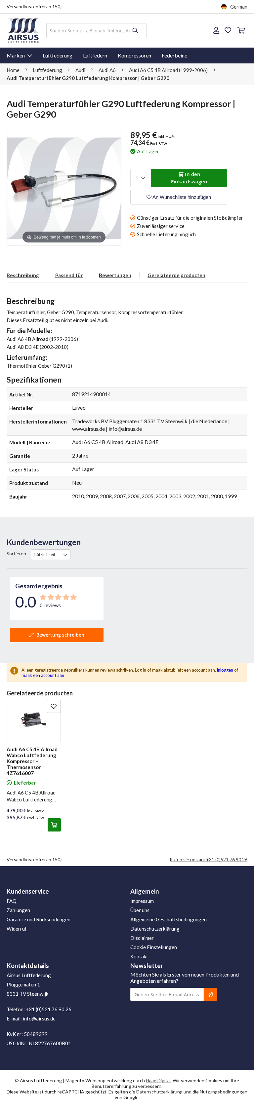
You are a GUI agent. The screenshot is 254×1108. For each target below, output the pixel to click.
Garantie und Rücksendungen (38, 919)
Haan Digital (158, 1080)
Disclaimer (142, 938)
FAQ (12, 901)
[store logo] (23, 30)
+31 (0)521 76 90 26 (48, 1009)
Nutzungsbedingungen (223, 1091)
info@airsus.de (39, 1018)
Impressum (142, 901)
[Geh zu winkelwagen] (240, 30)
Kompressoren (134, 55)
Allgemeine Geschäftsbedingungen (168, 919)
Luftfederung (57, 55)
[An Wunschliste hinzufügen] (54, 706)
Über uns (139, 910)
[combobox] (96, 30)
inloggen (225, 670)
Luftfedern (95, 55)
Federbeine (174, 55)
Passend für (69, 275)
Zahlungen (18, 910)
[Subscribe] (210, 994)
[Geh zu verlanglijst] (228, 30)
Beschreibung (23, 275)
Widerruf (17, 929)
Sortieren (16, 553)
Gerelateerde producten (176, 275)
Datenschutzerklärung (155, 929)
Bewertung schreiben (60, 635)
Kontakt (139, 956)
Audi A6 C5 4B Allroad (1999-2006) (169, 70)
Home (14, 70)
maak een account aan (42, 675)
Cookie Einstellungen (153, 947)
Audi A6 (108, 70)
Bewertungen (115, 275)
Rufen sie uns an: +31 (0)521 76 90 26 (208, 859)
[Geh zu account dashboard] (216, 30)
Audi (80, 70)
